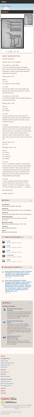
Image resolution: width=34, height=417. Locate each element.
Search (3, 390)
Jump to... (6, 12)
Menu (4, 1)
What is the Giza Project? (7, 383)
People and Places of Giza (7, 363)
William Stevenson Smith (14, 336)
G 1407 (8, 250)
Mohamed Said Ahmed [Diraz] (15, 321)
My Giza (3, 374)
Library (3, 356)
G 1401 (8, 241)
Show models (4, 372)
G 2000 (8, 260)
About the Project (6, 379)
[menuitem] (17, 372)
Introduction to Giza (6, 381)
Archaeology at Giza (6, 385)
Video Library (4, 367)
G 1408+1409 (10, 255)
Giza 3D (3, 369)
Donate (3, 388)
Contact (3, 393)
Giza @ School (5, 358)
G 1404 (8, 246)
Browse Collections (5, 376)
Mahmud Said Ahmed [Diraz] (14, 309)
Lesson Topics (4, 361)
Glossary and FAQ (5, 365)
